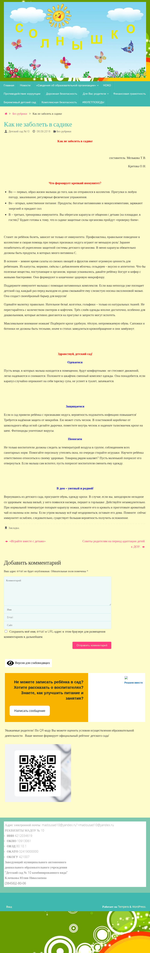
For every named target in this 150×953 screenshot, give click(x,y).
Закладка (14, 528)
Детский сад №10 (19, 131)
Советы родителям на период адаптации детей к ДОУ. (113, 543)
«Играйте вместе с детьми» (27, 541)
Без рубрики (19, 113)
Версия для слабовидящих (32, 663)
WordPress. (139, 907)
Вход (9, 907)
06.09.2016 (43, 131)
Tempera (123, 907)
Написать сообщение (29, 710)
